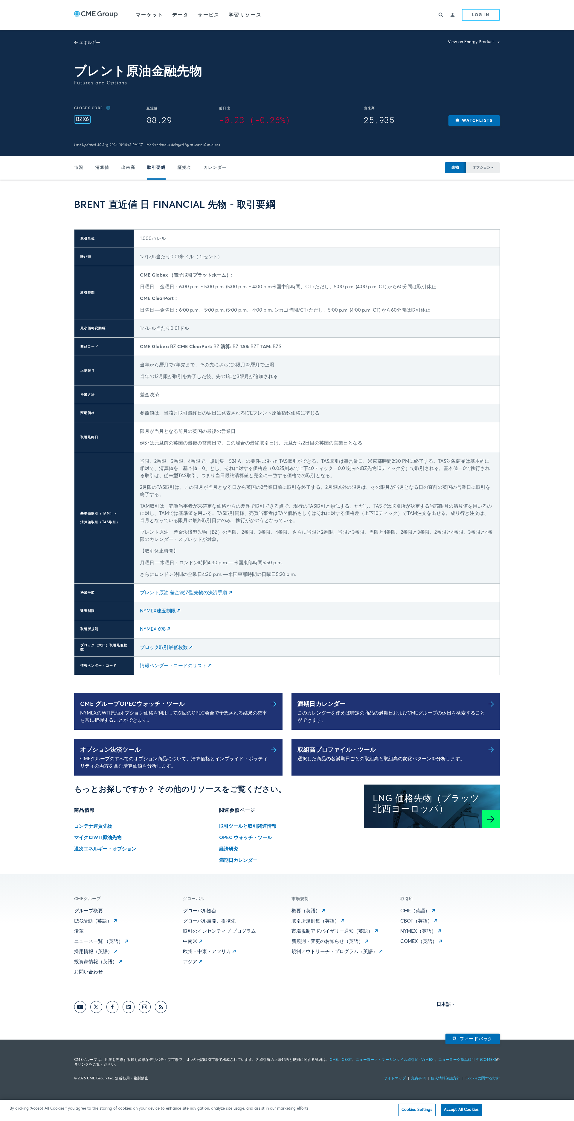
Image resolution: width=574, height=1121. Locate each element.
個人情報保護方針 (445, 1078)
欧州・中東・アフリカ (207, 951)
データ (180, 15)
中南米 (190, 941)
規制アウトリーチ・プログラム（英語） (334, 951)
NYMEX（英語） (418, 931)
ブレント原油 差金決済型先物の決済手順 (183, 592)
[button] (474, 120)
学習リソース (245, 15)
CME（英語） (415, 910)
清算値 (102, 168)
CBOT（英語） (416, 921)
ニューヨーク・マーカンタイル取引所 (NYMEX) (395, 1060)
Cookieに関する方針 (482, 1078)
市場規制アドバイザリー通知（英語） (332, 931)
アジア (190, 961)
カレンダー (215, 168)
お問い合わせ (88, 972)
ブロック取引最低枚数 (164, 647)
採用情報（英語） (93, 951)
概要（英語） (305, 910)
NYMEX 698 (153, 629)
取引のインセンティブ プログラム (219, 931)
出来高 (128, 168)
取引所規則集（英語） (315, 921)
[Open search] (441, 14)
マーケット (149, 15)
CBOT (347, 1060)
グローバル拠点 (199, 910)
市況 (78, 168)
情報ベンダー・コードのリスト (173, 665)
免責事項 (418, 1078)
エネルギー (89, 43)
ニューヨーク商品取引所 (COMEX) (467, 1060)
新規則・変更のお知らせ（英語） (327, 941)
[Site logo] (96, 15)
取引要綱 (156, 168)
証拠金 (185, 168)
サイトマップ (395, 1078)
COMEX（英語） (418, 941)
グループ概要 (88, 910)
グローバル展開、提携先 (209, 921)
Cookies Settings (417, 1110)
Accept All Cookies (461, 1110)
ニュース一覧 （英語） (98, 941)
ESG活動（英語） (93, 921)
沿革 (79, 931)
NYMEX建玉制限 (158, 611)
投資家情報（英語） (95, 961)
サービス (209, 15)
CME (334, 1060)
